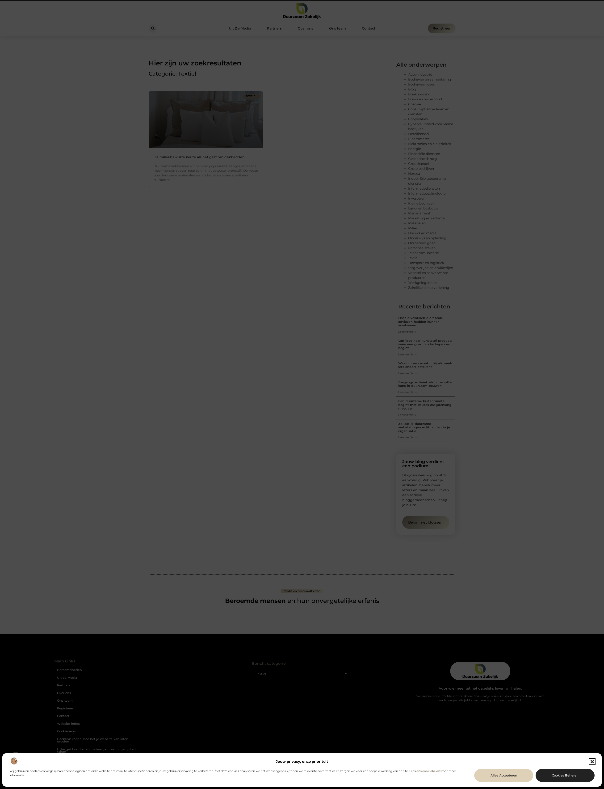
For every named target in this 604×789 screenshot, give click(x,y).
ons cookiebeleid (428, 771)
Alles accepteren (504, 775)
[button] (592, 761)
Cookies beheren (565, 775)
